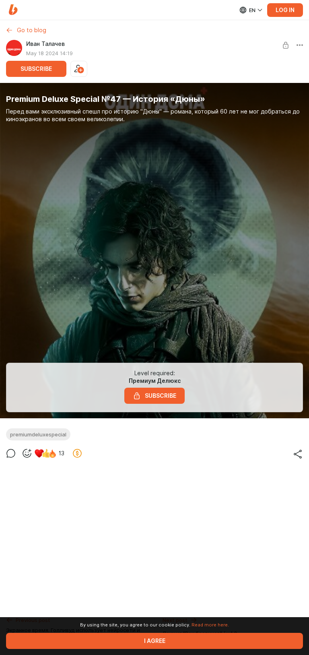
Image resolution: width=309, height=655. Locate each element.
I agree (154, 641)
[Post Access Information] (286, 45)
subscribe (36, 69)
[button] (13, 10)
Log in (285, 10)
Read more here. (210, 625)
